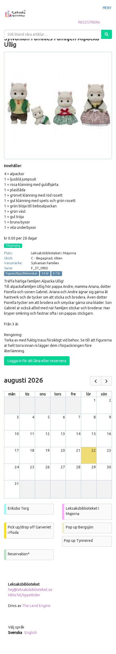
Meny (107, 8)
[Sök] (106, 34)
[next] (106, 380)
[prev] (95, 380)
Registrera (89, 22)
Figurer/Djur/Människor (21, 273)
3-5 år (45, 273)
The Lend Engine (36, 606)
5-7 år (56, 273)
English (31, 632)
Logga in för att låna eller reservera (37, 361)
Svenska (15, 632)
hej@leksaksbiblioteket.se (30, 589)
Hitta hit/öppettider (24, 595)
